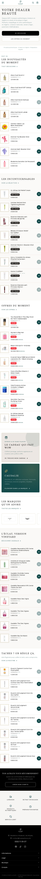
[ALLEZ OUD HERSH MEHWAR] (4, 102)
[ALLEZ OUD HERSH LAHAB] (4, 114)
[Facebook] (16, 846)
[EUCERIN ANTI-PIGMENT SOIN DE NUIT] (4, 746)
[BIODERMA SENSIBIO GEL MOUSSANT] (4, 163)
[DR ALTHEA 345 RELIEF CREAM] (4, 194)
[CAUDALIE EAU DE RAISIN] (4, 638)
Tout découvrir (9, 66)
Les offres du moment (20, 39)
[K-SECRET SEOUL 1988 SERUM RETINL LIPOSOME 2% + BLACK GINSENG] (4, 361)
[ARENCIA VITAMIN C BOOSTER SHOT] (4, 248)
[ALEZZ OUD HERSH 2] (4, 77)
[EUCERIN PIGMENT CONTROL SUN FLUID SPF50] (4, 671)
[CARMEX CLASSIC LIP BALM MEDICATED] (4, 126)
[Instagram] (25, 846)
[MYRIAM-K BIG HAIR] (4, 336)
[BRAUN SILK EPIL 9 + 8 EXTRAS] (4, 348)
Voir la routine (8, 660)
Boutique (5, 863)
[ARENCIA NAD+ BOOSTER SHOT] (4, 151)
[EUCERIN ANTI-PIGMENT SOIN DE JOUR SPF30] (4, 696)
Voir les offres (8, 309)
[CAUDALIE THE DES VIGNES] (4, 613)
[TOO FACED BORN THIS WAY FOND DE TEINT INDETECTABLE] (4, 322)
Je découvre (20, 33)
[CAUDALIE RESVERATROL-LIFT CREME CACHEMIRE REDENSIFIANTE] (4, 551)
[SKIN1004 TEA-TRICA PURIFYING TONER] (4, 404)
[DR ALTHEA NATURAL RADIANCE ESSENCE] (4, 418)
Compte (4, 867)
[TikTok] (20, 846)
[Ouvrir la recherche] (33, 3)
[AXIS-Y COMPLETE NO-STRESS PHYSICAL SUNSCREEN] (4, 261)
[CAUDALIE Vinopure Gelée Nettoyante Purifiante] (4, 564)
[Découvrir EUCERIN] (27, 518)
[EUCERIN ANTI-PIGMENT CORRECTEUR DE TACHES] (4, 721)
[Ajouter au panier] (39, 77)
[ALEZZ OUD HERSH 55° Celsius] (4, 89)
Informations (6, 853)
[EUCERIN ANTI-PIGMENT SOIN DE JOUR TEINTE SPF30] (4, 733)
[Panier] (37, 3)
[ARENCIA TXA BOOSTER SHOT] (4, 139)
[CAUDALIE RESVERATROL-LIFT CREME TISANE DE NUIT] (4, 588)
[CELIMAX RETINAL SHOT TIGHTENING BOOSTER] (4, 207)
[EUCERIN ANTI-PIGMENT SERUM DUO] (4, 758)
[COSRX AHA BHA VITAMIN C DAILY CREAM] (4, 375)
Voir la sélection (9, 183)
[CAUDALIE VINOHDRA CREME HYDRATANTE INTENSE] (4, 576)
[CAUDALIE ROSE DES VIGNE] (4, 601)
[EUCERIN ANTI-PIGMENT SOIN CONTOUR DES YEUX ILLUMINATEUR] (4, 684)
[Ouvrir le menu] (3, 3)
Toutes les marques (10, 508)
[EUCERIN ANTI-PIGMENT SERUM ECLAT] (4, 708)
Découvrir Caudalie (10, 541)
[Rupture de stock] (39, 102)
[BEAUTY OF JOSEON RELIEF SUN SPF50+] (4, 235)
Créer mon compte (20, 784)
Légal (4, 858)
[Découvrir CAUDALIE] (10, 518)
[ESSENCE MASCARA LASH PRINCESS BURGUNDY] (4, 221)
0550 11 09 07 (20, 842)
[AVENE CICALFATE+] (4, 275)
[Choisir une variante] (39, 276)
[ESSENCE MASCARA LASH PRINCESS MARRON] (4, 289)
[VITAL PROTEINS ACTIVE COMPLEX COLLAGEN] (4, 390)
